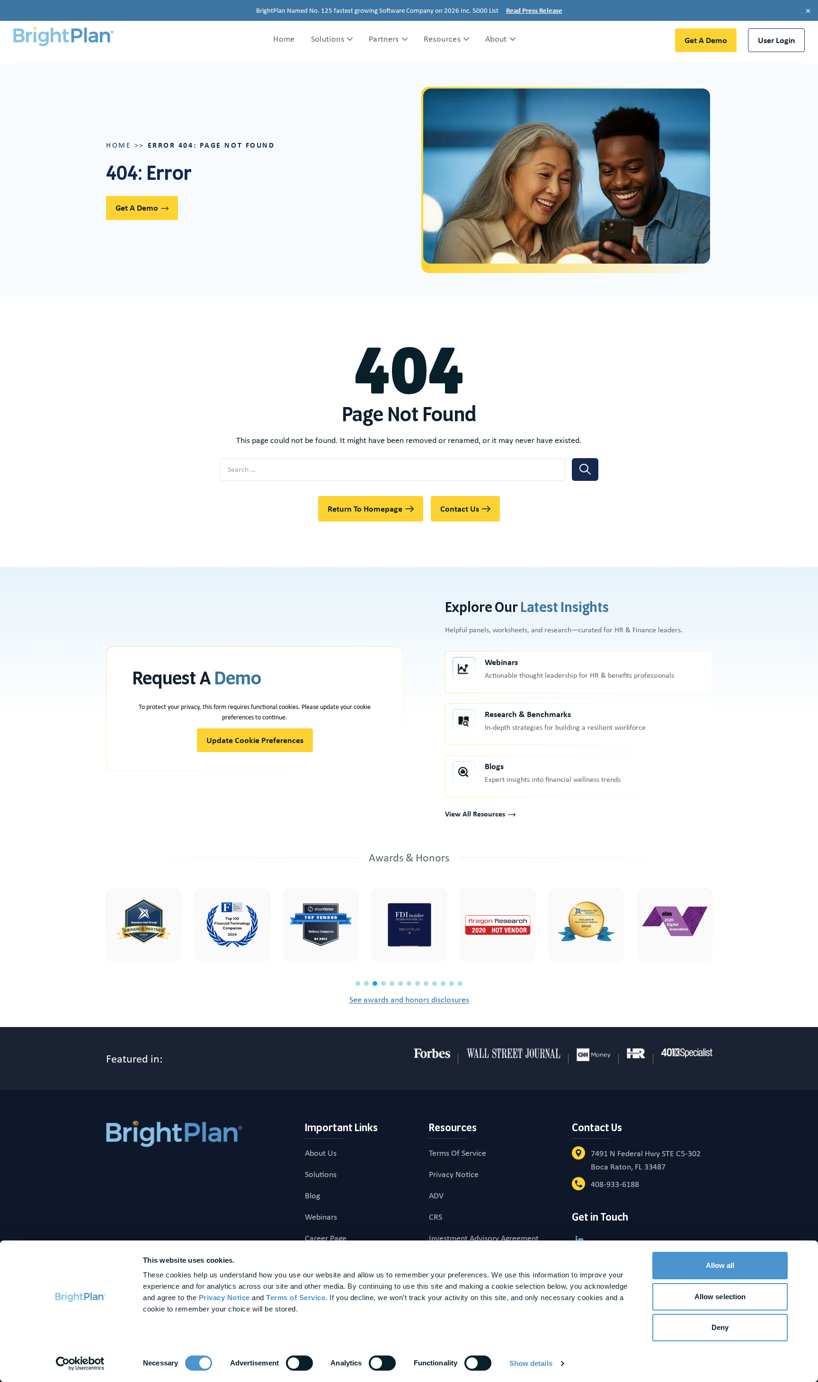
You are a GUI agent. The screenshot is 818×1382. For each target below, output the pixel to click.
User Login (776, 40)
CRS (435, 1217)
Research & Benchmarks (528, 714)
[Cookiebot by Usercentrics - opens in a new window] (80, 1363)
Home (118, 145)
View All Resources (475, 813)
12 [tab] (451, 983)
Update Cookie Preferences (254, 740)
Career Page (326, 1238)
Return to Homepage (365, 508)
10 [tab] (434, 983)
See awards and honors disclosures (409, 999)
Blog (312, 1195)
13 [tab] (460, 983)
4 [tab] (383, 983)
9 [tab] (426, 983)
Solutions (321, 1174)
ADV (436, 1195)
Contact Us (459, 508)
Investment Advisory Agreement (484, 1238)
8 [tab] (417, 983)
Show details (530, 1363)
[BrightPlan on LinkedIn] (579, 1239)
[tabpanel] (143, 925)
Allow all (720, 1265)
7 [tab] (409, 983)
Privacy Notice (454, 1174)
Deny (720, 1327)
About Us (321, 1153)
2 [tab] (366, 983)
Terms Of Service (457, 1153)
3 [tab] (375, 983)
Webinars (501, 662)
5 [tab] (392, 983)
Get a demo (706, 40)
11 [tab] (443, 983)
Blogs (494, 766)
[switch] (299, 1363)
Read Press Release (534, 10)
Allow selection (720, 1297)
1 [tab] (358, 983)
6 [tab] (400, 983)
